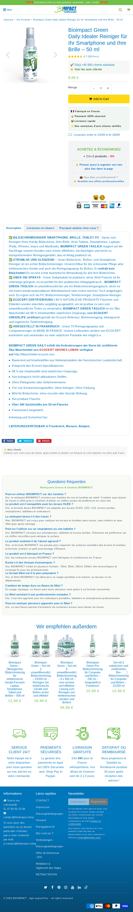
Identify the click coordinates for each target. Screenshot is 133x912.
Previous (7, 54)
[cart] (129, 9)
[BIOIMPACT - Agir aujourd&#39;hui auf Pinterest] (59, 887)
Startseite (8, 20)
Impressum (43, 807)
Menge (72, 87)
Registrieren (98, 801)
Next (55, 54)
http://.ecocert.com (34, 354)
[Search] (121, 9)
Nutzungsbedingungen (49, 813)
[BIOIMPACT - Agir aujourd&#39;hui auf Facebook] (53, 887)
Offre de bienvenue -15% (47, 855)
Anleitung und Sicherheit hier (28, 417)
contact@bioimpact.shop (18, 817)
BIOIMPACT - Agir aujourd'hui (30, 898)
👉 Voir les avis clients (86, 69)
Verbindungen (44, 839)
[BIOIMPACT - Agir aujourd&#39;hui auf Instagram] (66, 887)
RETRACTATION (46, 874)
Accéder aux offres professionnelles (101, 181)
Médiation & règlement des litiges (48, 865)
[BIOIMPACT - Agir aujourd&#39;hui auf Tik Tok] (86, 887)
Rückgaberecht (45, 826)
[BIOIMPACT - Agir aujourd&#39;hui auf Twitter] (46, 887)
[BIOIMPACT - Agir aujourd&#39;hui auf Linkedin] (79, 887)
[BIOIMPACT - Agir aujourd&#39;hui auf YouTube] (73, 887)
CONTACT (42, 800)
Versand (41, 820)
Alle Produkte (23, 20)
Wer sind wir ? (44, 833)
